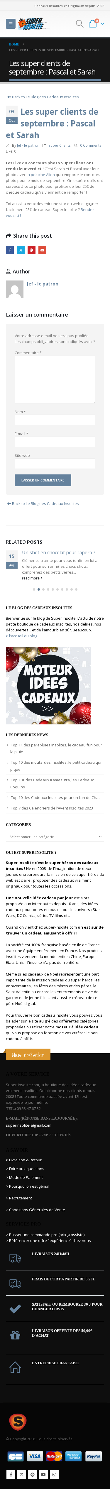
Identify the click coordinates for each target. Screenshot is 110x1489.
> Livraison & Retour (24, 1159)
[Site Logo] (34, 24)
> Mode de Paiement (24, 1177)
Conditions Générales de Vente (36, 1209)
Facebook (10, 250)
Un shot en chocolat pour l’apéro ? (58, 552)
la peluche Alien (41, 174)
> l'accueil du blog (21, 635)
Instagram (54, 1474)
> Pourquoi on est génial (28, 1186)
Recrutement (20, 1198)
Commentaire (28, 352)
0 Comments (90, 145)
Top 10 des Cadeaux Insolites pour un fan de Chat (55, 797)
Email (42, 250)
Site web (22, 455)
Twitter (21, 250)
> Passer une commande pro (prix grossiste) (45, 1234)
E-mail (21, 433)
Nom (20, 411)
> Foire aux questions (25, 1168)
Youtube (43, 1474)
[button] (11, 24)
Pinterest (31, 250)
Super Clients (59, 145)
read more (31, 578)
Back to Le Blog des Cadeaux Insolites (45, 96)
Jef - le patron (28, 145)
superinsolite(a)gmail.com (28, 1125)
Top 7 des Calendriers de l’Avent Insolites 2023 (52, 808)
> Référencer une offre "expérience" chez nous (48, 1240)
